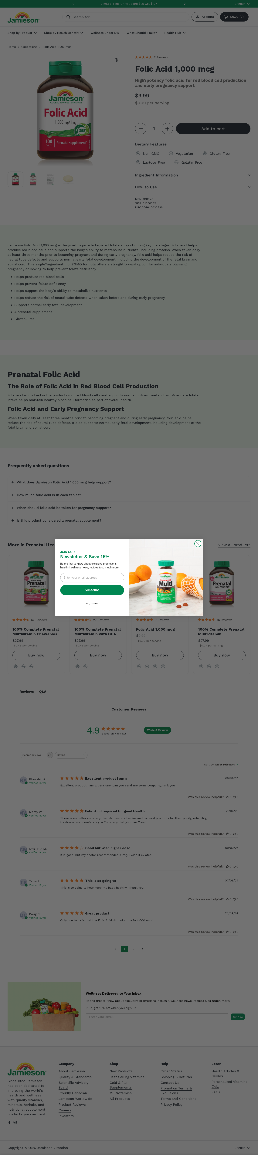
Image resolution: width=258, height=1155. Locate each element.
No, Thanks (92, 603)
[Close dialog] (198, 543)
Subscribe (92, 590)
